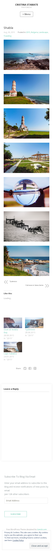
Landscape (43, 32)
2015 (28, 32)
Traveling (7, 36)
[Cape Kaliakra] (13, 347)
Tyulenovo (13, 281)
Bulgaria (34, 32)
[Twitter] (24, 368)
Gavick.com (42, 529)
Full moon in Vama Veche (34, 285)
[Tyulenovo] (34, 323)
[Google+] (35, 368)
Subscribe (15, 514)
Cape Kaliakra (10, 353)
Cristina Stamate (24, 535)
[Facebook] (30, 368)
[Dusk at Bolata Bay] (13, 323)
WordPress (36, 532)
